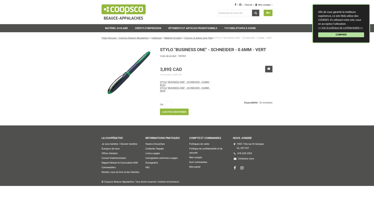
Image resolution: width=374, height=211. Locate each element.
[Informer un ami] (268, 69)
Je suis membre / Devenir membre (119, 144)
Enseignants (151, 162)
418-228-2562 (244, 153)
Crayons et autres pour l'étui (198, 38)
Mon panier (195, 166)
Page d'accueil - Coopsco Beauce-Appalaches (125, 38)
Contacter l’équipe (154, 148)
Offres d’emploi (110, 153)
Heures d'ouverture (155, 144)
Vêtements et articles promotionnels (192, 28)
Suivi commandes (198, 162)
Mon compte (264, 5)
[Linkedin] (242, 167)
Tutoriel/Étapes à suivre (240, 28)
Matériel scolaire (116, 28)
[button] (268, 13)
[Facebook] (235, 167)
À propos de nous (111, 148)
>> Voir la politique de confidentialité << (340, 27)
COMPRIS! (341, 34)
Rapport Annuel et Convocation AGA (120, 162)
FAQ (147, 167)
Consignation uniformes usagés (161, 158)
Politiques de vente (199, 144)
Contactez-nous (246, 158)
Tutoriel (248, 5)
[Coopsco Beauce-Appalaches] (124, 12)
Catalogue (156, 38)
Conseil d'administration (114, 158)
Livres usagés (152, 153)
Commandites (109, 167)
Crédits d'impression (148, 28)
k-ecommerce (188, 181)
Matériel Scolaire (173, 38)
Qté (161, 104)
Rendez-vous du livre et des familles (120, 172)
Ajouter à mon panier (174, 112)
